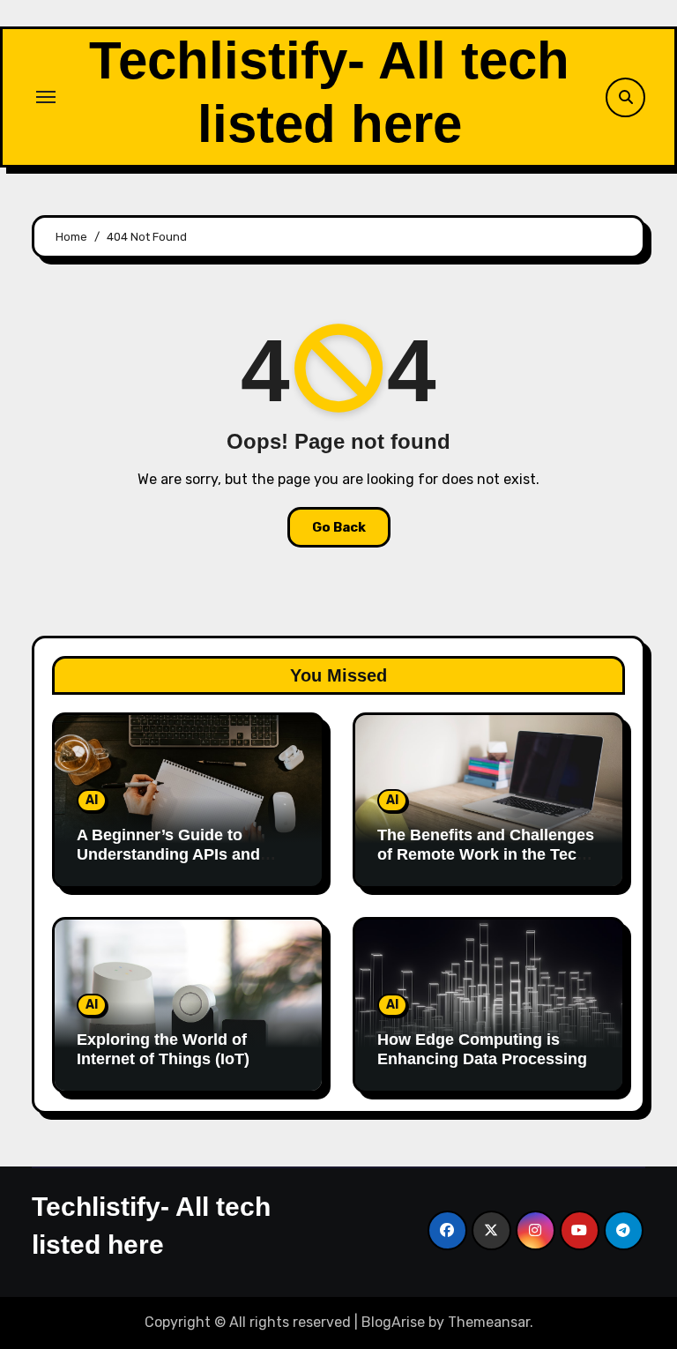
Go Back (339, 527)
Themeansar (489, 1322)
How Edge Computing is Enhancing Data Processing (482, 1049)
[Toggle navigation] (46, 97)
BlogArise (393, 1322)
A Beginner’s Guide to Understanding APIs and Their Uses (168, 854)
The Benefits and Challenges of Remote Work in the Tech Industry (485, 854)
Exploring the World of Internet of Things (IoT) (163, 1049)
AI (92, 800)
